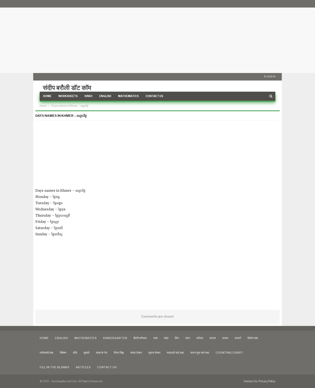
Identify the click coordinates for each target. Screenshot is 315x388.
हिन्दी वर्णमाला (140, 338)
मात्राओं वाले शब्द (175, 352)
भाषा (155, 338)
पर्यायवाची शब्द (46, 352)
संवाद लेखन (136, 352)
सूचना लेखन (154, 352)
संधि (75, 352)
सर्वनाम (199, 338)
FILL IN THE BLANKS (54, 367)
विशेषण (63, 352)
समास (225, 338)
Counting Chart (229, 352)
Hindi (88, 96)
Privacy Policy (266, 381)
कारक (213, 338)
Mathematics (128, 96)
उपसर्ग (238, 338)
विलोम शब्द (253, 338)
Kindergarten (115, 338)
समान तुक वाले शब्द (199, 352)
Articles (83, 367)
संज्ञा (166, 338)
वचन (187, 338)
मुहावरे (87, 352)
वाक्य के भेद (101, 352)
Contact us (107, 367)
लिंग (177, 338)
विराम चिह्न (119, 352)
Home (47, 96)
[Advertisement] (157, 36)
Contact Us (154, 96)
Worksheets (68, 96)
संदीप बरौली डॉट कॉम (67, 88)
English (105, 96)
